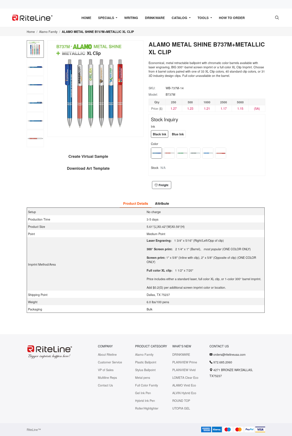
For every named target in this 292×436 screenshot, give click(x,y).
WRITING (131, 17)
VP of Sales (106, 370)
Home (31, 31)
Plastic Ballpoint (145, 362)
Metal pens (142, 377)
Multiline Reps (107, 377)
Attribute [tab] (162, 203)
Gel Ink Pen (143, 393)
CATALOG (180, 17)
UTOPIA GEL (181, 408)
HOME (86, 17)
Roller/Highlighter (146, 408)
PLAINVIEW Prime (184, 362)
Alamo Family (48, 31)
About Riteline (107, 354)
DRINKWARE (155, 17)
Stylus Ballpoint (145, 370)
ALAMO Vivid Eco (184, 385)
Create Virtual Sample (88, 156)
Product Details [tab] (135, 203)
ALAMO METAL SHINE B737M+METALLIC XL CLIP (98, 31)
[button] (35, 145)
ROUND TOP (181, 400)
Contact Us (105, 385)
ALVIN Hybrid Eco (184, 393)
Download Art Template (88, 168)
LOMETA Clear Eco (185, 377)
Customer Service (110, 362)
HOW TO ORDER (232, 17)
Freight (163, 185)
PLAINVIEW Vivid (184, 370)
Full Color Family (146, 385)
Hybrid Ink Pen (145, 400)
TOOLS (203, 17)
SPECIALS (106, 17)
